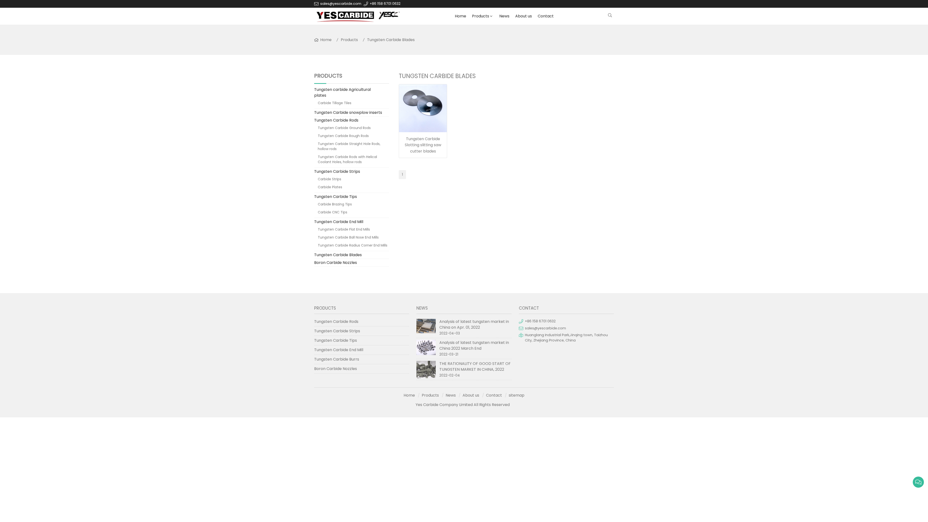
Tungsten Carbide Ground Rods (344, 127)
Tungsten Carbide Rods (336, 120)
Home (460, 16)
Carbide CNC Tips (332, 212)
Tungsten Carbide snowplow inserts (348, 112)
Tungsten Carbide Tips (335, 196)
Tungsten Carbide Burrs (336, 359)
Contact (546, 16)
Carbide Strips (329, 179)
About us (523, 16)
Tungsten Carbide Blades (391, 40)
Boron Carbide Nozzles (335, 262)
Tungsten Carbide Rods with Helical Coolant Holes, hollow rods (347, 159)
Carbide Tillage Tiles (334, 103)
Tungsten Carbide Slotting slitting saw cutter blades (423, 145)
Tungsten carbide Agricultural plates (342, 92)
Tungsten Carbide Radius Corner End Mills (352, 245)
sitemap (516, 395)
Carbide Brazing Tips (335, 204)
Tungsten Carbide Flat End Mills (344, 229)
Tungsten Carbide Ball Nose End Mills (348, 237)
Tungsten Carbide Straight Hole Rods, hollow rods (349, 146)
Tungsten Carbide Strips (337, 171)
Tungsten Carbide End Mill (338, 222)
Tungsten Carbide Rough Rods (343, 135)
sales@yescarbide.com (340, 3)
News (504, 16)
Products (480, 16)
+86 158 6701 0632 (385, 3)
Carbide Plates (330, 187)
